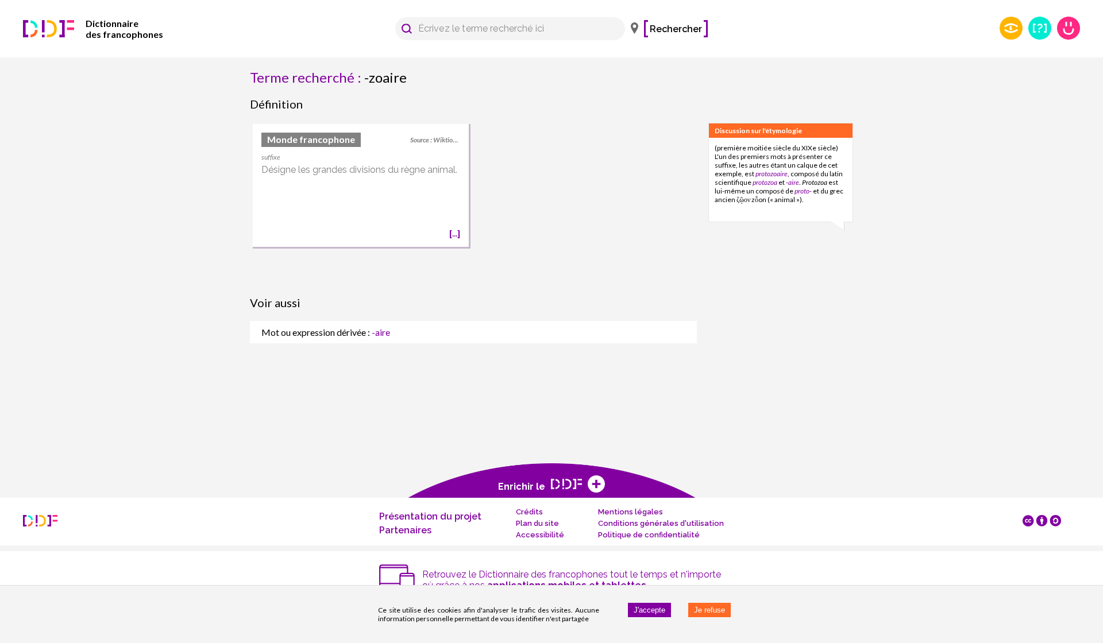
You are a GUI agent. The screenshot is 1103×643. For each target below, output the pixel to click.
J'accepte (649, 610)
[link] (109, 29)
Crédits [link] (529, 512)
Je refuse (709, 610)
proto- (803, 191)
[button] (406, 28)
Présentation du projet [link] (430, 516)
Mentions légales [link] (630, 512)
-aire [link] (381, 332)
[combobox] (504, 28)
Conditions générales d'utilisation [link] (661, 523)
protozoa (765, 182)
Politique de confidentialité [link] (649, 534)
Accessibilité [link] (540, 534)
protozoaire (771, 173)
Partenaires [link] (405, 530)
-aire (792, 182)
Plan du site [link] (537, 523)
